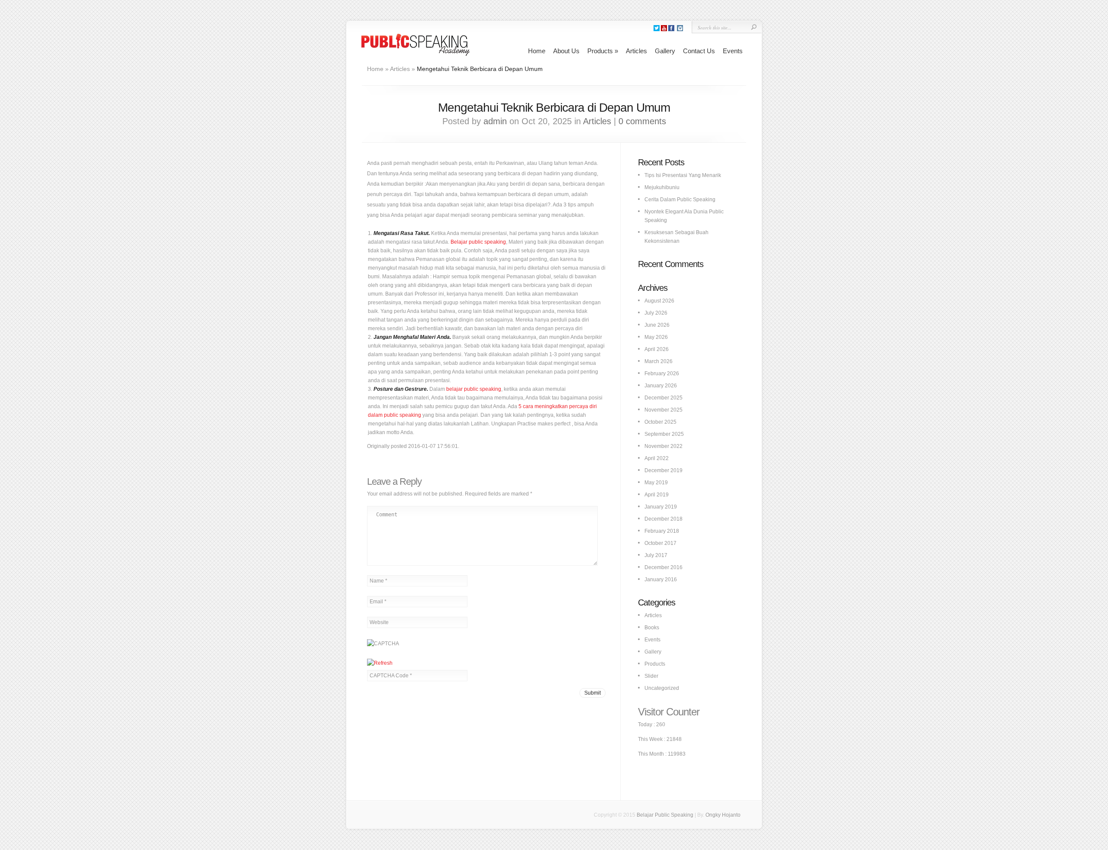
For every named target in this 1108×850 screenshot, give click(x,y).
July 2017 (655, 555)
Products (602, 51)
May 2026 (656, 337)
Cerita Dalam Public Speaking (679, 199)
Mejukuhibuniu (662, 187)
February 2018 (661, 531)
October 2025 (660, 422)
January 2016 (660, 579)
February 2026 (661, 373)
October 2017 (660, 543)
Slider (651, 676)
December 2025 (663, 398)
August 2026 (659, 301)
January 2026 (660, 386)
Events (733, 51)
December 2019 (663, 470)
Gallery (665, 51)
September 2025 (664, 434)
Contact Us (699, 51)
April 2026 (656, 349)
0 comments (642, 121)
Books (651, 628)
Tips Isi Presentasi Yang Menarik (682, 175)
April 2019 (656, 495)
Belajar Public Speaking (665, 815)
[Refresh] (380, 663)
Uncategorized (661, 688)
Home (536, 51)
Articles (636, 51)
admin (495, 121)
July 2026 (655, 313)
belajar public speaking (473, 389)
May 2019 (656, 483)
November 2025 (663, 410)
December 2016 (663, 567)
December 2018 (663, 519)
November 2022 (663, 446)
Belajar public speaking (478, 242)
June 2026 (657, 325)
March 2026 (658, 361)
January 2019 (660, 507)
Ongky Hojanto (723, 815)
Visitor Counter (668, 712)
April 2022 (656, 458)
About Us (566, 51)
